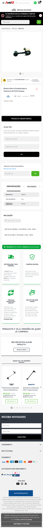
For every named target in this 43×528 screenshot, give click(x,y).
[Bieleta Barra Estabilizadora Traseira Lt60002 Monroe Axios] (11, 375)
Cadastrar (21, 437)
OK (39, 22)
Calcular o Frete (17, 173)
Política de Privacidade (23, 519)
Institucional (7, 451)
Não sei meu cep (9, 168)
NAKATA (31, 385)
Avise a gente (21, 350)
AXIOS (11, 385)
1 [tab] (20, 73)
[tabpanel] (21, 52)
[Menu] (3, 2)
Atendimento (7, 444)
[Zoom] (21, 52)
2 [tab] (14, 407)
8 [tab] (31, 407)
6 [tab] (25, 407)
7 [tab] (28, 407)
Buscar (16, 3)
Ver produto (11, 401)
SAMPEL (8, 96)
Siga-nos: (21, 481)
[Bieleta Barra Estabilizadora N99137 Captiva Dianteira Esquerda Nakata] (31, 375)
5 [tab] (22, 407)
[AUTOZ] (6, 28)
